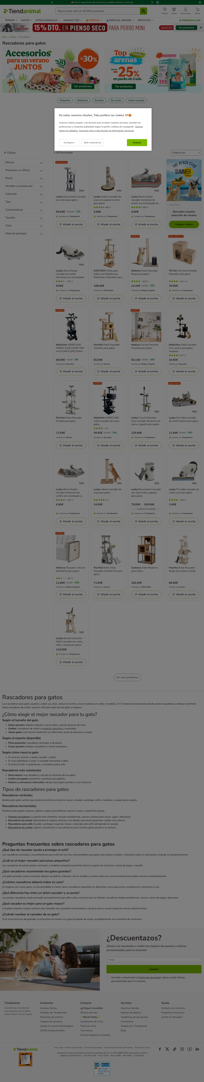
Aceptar (137, 142)
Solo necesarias (92, 142)
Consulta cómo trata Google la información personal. (106, 130)
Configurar (69, 142)
